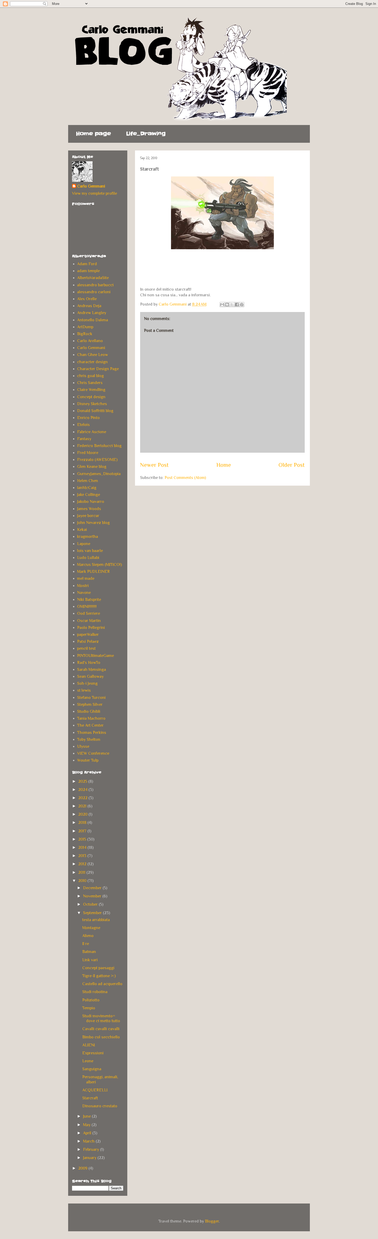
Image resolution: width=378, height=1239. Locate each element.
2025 (83, 781)
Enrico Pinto (88, 417)
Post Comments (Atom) (185, 477)
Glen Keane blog (91, 466)
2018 (82, 822)
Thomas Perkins (91, 732)
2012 (82, 864)
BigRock (84, 334)
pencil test (86, 648)
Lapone (83, 543)
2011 (82, 872)
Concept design (91, 397)
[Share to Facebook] (236, 304)
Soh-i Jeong (87, 683)
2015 (82, 839)
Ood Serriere (88, 613)
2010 (82, 880)
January (90, 1157)
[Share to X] (232, 304)
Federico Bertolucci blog (99, 445)
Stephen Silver (90, 704)
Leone (87, 1061)
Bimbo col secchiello (101, 1037)
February (91, 1149)
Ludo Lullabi (88, 557)
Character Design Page (98, 369)
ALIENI (88, 1045)
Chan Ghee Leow (92, 354)
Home (224, 465)
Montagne (91, 927)
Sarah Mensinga (91, 669)
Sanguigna (91, 1069)
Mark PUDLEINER (93, 571)
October (91, 904)
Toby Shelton (88, 739)
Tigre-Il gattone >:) (99, 976)
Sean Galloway (90, 676)
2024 (83, 789)
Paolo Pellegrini (91, 627)
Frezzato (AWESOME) (97, 459)
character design (92, 362)
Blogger (212, 1221)
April (87, 1133)
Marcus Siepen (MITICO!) (99, 564)
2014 (82, 847)
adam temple (88, 271)
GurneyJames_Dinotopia (99, 473)
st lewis (84, 690)
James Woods (89, 508)
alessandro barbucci (95, 285)
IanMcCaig (86, 487)
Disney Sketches (92, 404)
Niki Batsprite (89, 599)
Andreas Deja (89, 306)
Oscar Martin (89, 620)
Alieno (88, 935)
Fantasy (84, 438)
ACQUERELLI (94, 1090)
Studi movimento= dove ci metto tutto (101, 1018)
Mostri (83, 585)
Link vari (90, 960)
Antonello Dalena (92, 320)
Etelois (83, 424)
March (89, 1141)
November (92, 896)
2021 (82, 806)
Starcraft (90, 1098)
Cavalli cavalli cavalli (101, 1029)
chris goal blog (90, 375)
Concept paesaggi (98, 968)
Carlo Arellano (90, 340)
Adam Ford (87, 264)
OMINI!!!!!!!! (87, 606)
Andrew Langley (91, 312)
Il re (85, 943)
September (93, 913)
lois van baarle (90, 550)
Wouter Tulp (87, 760)
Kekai (82, 529)
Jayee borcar (88, 515)
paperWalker (88, 634)
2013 (82, 855)
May (87, 1124)
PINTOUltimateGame (95, 655)
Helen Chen (87, 480)
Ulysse (83, 746)
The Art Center (90, 725)
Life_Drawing (146, 133)
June (87, 1116)
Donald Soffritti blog (95, 410)
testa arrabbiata (96, 919)
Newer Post (154, 465)
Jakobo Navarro (90, 501)
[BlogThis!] (227, 304)
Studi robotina (94, 992)
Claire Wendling (91, 389)
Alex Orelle (87, 299)
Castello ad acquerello (102, 984)
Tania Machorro (91, 718)
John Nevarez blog (93, 522)
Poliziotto (91, 1000)
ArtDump (85, 327)
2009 (83, 1168)
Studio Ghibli (88, 711)
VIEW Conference (93, 753)
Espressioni (93, 1053)
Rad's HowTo (88, 662)
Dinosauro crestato (99, 1106)
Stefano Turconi (91, 697)
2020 (83, 814)
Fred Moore (87, 452)
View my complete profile (94, 193)
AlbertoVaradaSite (93, 277)
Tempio (88, 1008)
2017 (82, 831)
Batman (89, 951)
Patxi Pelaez (88, 641)
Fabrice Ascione (91, 432)
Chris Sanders (90, 382)
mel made (85, 578)
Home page (93, 133)
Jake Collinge (88, 494)
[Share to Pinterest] (241, 304)
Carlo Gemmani (91, 186)
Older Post (291, 465)
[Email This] (222, 304)
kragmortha (87, 536)
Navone (84, 592)
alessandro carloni (94, 292)
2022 (83, 798)
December (93, 888)
